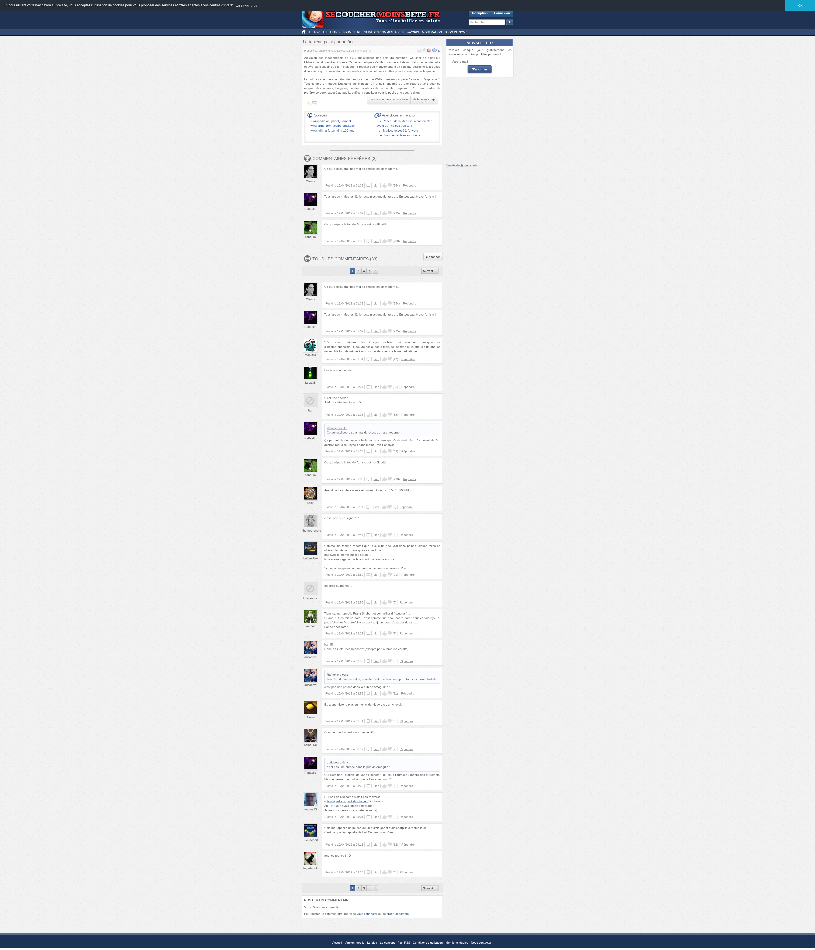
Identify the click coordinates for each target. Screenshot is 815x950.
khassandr (310, 598)
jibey (310, 502)
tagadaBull (310, 868)
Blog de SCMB (456, 32)
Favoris (412, 32)
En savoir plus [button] (246, 5)
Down (390, 185)
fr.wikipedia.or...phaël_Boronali (331, 121)
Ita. (310, 410)
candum (310, 237)
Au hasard (331, 32)
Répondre (409, 185)
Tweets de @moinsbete (462, 165)
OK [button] (800, 5)
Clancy (310, 181)
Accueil (337, 942)
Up (384, 185)
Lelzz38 (310, 382)
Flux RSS (404, 942)
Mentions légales (456, 942)
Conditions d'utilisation (428, 942)
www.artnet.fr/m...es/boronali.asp (333, 125)
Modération (432, 32)
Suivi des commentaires (383, 32)
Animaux (362, 50)
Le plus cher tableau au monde (399, 135)
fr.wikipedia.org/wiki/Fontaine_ (347, 801)
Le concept (387, 942)
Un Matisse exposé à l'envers (398, 130)
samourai (310, 745)
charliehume (326, 50)
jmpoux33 (310, 809)
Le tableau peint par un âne (329, 41)
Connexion (502, 13)
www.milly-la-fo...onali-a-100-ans (332, 130)
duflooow (310, 657)
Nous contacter (481, 942)
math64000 (310, 840)
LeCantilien (310, 558)
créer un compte (398, 913)
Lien (376, 185)
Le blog (372, 942)
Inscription (480, 13)
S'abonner (433, 256)
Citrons (310, 717)
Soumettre (352, 32)
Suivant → (430, 270)
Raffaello (310, 209)
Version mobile (354, 942)
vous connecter (367, 913)
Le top (314, 32)
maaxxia (310, 354)
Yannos (310, 626)
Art (370, 50)
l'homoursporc (311, 530)
